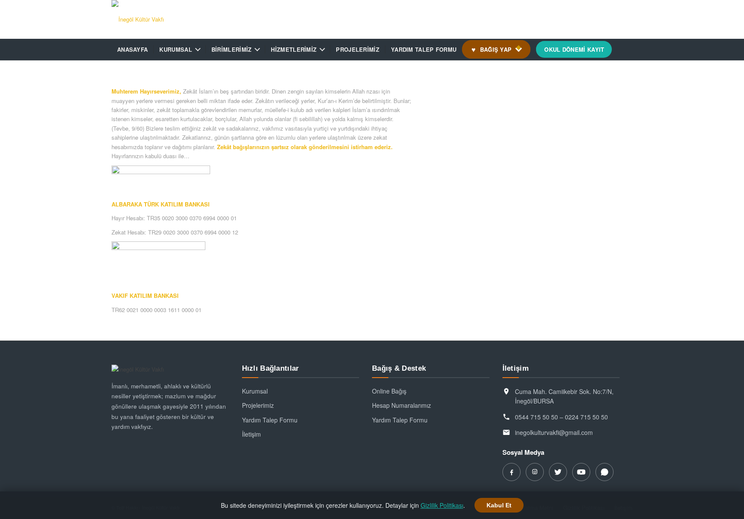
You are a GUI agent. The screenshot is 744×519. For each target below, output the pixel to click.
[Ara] (626, 49)
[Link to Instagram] (587, 19)
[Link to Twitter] (600, 19)
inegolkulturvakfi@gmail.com (554, 432)
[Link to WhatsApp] (626, 19)
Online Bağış (389, 391)
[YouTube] (581, 472)
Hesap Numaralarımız (401, 405)
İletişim (251, 434)
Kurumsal (255, 391)
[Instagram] (535, 472)
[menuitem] (132, 49)
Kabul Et (499, 505)
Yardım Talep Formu (270, 420)
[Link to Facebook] (574, 19)
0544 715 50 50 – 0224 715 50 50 (561, 417)
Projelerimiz (258, 405)
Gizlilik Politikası (442, 505)
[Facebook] (511, 472)
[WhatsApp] (604, 472)
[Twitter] (558, 472)
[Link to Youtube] (613, 19)
